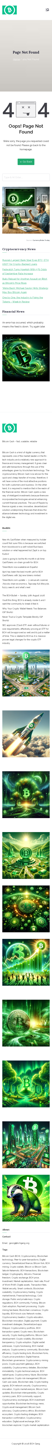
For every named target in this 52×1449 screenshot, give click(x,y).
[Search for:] (26, 177)
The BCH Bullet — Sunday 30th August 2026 (23, 595)
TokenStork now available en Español (20, 567)
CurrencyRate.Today (41, 240)
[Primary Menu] (47, 10)
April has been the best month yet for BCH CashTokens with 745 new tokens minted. (22, 574)
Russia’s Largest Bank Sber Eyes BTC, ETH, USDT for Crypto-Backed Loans (25, 262)
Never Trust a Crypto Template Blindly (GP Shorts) (22, 619)
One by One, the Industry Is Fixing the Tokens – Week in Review (22, 299)
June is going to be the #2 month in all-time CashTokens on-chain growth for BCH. (23, 561)
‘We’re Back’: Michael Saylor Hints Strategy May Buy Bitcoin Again (25, 290)
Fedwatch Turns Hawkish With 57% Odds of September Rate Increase (24, 271)
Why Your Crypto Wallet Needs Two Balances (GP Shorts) (24, 610)
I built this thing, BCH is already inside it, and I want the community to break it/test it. (23, 602)
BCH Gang (35, 1444)
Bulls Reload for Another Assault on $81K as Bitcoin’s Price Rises (24, 281)
